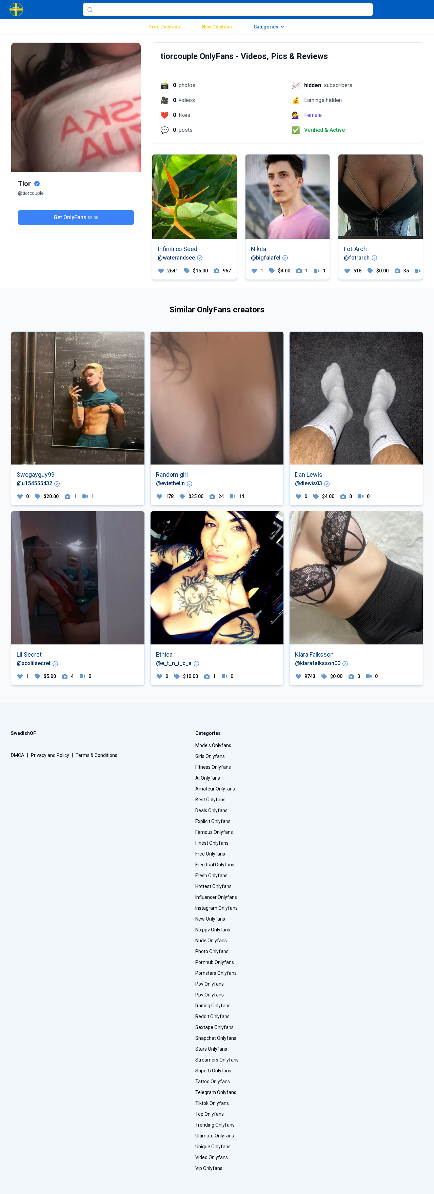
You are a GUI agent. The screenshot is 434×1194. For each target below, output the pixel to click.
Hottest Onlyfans (213, 886)
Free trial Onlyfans (214, 864)
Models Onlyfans (213, 745)
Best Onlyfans (210, 799)
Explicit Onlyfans (213, 821)
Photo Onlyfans (212, 951)
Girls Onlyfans (210, 756)
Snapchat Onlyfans (215, 1038)
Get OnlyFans (76, 217)
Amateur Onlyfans (215, 788)
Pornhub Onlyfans (214, 962)
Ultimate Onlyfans (214, 1135)
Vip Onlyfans (208, 1168)
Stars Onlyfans (211, 1049)
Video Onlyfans (211, 1157)
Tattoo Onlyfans (212, 1081)
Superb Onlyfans (213, 1070)
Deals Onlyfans (211, 810)
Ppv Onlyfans (209, 994)
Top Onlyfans (209, 1114)
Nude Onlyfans (211, 940)
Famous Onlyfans (214, 832)
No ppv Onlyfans (212, 929)
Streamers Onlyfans (217, 1060)
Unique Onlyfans (213, 1146)
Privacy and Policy (50, 755)
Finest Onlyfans (212, 843)
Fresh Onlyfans (211, 875)
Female (313, 115)
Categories (266, 26)
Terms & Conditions (96, 755)
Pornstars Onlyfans (216, 973)
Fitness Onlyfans (213, 767)
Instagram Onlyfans (216, 908)
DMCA (17, 755)
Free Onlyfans (164, 26)
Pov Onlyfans (209, 984)
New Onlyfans (217, 26)
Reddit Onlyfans (212, 1016)
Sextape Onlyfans (214, 1027)
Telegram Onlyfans (215, 1092)
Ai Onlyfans (207, 778)
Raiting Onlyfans (213, 1005)
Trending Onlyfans (215, 1125)
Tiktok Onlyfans (212, 1103)
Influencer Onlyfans (216, 897)
